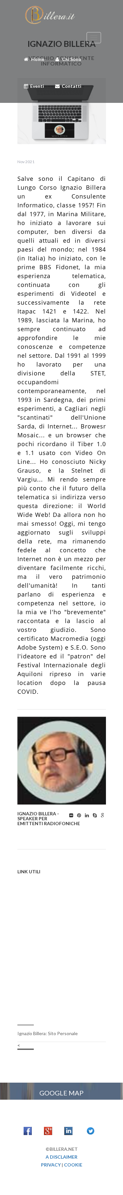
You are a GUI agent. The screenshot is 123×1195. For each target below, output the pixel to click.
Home (36, 59)
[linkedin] (68, 1131)
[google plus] (48, 1131)
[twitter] (90, 1131)
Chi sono (70, 59)
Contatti (70, 86)
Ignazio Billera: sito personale (47, 1033)
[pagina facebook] (28, 1131)
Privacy (51, 1164)
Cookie (73, 1164)
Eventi (36, 86)
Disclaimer (63, 1157)
